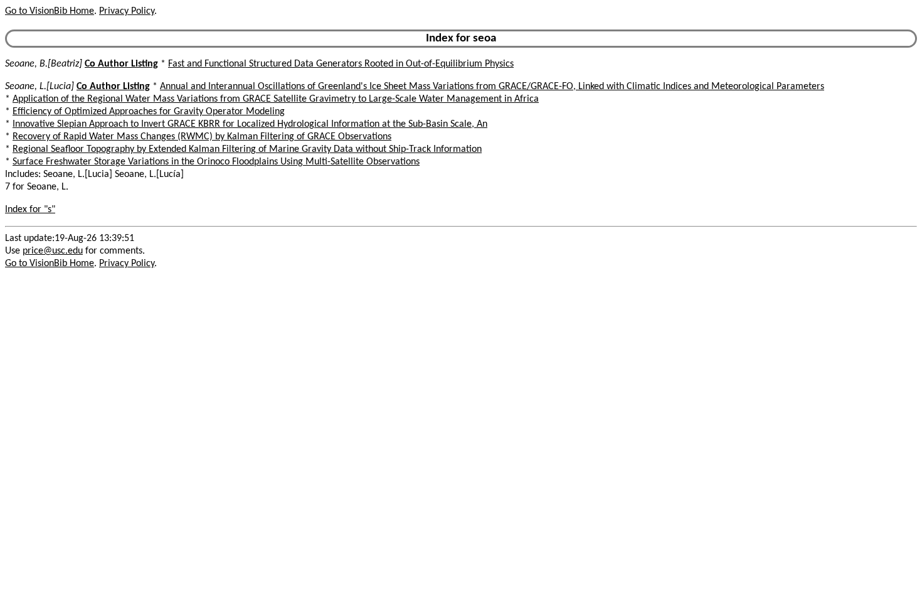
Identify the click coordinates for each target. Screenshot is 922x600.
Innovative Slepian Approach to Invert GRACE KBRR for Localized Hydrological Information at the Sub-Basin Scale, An (250, 124)
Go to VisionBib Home (49, 11)
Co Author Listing (121, 64)
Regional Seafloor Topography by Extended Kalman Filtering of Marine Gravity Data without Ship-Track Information (247, 149)
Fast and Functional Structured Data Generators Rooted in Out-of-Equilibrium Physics (341, 64)
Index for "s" (30, 210)
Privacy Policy (126, 11)
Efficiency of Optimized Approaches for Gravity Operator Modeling (149, 112)
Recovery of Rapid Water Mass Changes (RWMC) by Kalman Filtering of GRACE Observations (202, 137)
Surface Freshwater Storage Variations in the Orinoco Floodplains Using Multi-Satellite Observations (216, 162)
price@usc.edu (53, 251)
